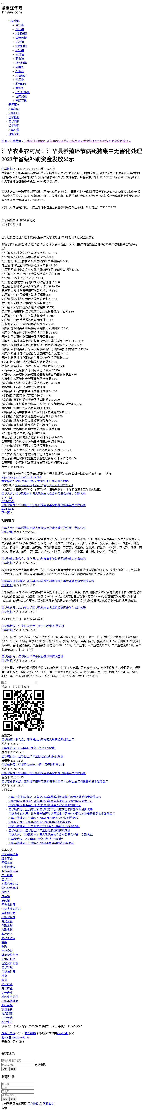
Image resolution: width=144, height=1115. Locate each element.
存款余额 (7, 925)
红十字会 (7, 858)
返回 (5, 1099)
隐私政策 (48, 1103)
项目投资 (7, 1009)
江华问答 (14, 113)
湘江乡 (19, 79)
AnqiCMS (62, 1033)
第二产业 (7, 988)
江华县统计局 (9, 1001)
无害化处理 (41, 481)
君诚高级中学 (9, 871)
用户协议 (33, 1103)
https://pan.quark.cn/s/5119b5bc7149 (21, 477)
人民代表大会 (9, 883)
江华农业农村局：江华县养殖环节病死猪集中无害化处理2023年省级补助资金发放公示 (77, 141)
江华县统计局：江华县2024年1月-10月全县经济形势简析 (43, 817)
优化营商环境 (9, 887)
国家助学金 (8, 913)
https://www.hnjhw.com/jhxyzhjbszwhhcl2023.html (44, 485)
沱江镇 (19, 29)
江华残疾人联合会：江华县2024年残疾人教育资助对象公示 (37, 739)
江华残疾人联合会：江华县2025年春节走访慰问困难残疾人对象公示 (43, 558)
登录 (13, 1069)
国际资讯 (21, 100)
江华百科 (14, 121)
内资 (4, 980)
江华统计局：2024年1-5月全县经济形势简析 (28, 748)
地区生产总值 (9, 996)
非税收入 (7, 934)
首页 (4, 141)
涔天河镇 (21, 62)
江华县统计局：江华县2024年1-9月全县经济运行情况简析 (44, 826)
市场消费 (7, 1013)
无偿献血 (7, 862)
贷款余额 (7, 921)
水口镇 (19, 54)
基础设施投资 (9, 954)
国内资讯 (21, 96)
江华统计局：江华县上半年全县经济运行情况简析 (32, 656)
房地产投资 (8, 959)
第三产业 (7, 984)
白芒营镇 (21, 37)
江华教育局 (8, 917)
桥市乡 (19, 71)
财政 (4, 946)
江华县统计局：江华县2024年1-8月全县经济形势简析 (41, 843)
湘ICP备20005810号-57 (15, 1037)
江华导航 (14, 129)
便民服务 (14, 104)
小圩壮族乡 (22, 92)
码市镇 (19, 58)
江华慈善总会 (9, 854)
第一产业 (7, 992)
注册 (5, 1069)
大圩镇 (19, 50)
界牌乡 (19, 67)
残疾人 (5, 892)
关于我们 (14, 125)
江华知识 (14, 108)
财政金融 (7, 1005)
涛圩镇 (19, 41)
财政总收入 (8, 938)
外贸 (4, 975)
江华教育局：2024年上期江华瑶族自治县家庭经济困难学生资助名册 (43, 607)
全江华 (19, 25)
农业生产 (7, 1022)
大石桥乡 (21, 75)
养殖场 (20, 481)
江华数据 (14, 117)
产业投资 (7, 950)
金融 (4, 942)
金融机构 (7, 929)
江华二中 (7, 879)
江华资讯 (14, 20)
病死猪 (29, 481)
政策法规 (14, 134)
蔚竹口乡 (21, 83)
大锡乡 (19, 88)
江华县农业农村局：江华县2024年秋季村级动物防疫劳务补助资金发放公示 (47, 581)
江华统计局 (8, 971)
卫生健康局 (8, 866)
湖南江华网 (8, 1033)
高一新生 (7, 875)
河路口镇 (21, 46)
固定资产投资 (9, 963)
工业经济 (7, 1017)
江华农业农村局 (59, 481)
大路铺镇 (21, 33)
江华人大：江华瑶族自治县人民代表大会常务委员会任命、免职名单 (43, 527)
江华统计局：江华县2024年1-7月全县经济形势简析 (32, 625)
